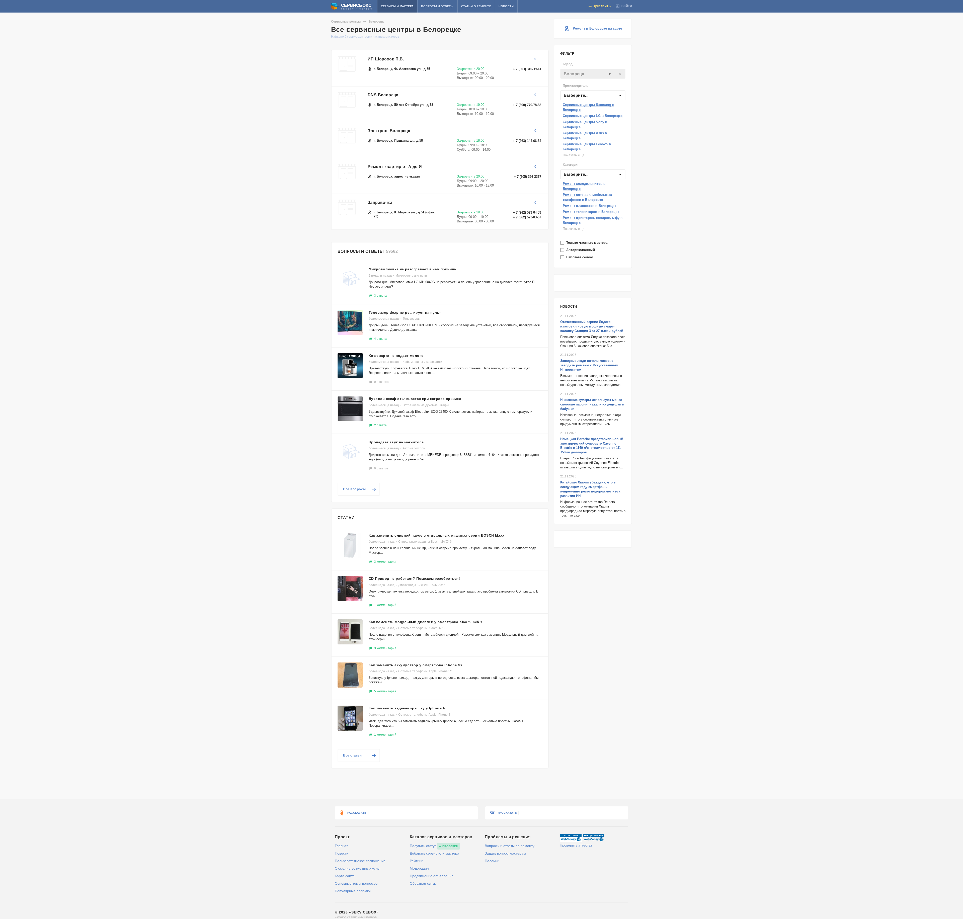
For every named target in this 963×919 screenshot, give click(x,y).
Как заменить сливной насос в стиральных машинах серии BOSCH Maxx (437, 535)
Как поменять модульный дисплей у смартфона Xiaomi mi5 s (425, 622)
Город (568, 64)
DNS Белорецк (383, 95)
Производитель (576, 86)
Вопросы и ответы (437, 6)
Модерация (419, 868)
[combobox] (592, 74)
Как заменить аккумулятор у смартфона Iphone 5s (415, 665)
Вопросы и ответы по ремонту (509, 846)
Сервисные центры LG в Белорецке (592, 116)
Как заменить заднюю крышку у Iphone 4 (407, 708)
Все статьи (352, 755)
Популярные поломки (353, 891)
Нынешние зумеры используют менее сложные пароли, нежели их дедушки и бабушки (592, 404)
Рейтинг (416, 861)
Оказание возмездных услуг (358, 868)
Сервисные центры (346, 21)
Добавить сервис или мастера (434, 853)
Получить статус (423, 846)
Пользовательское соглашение (360, 861)
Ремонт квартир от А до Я (395, 166)
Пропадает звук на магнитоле (396, 442)
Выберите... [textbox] (576, 95)
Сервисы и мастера (397, 6)
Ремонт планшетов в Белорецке (589, 206)
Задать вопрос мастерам (505, 853)
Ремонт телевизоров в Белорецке (591, 212)
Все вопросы (354, 489)
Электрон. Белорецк (389, 131)
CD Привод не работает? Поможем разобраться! (414, 578)
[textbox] (593, 74)
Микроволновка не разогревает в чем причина (412, 269)
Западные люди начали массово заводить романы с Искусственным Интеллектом (589, 365)
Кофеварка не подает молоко (396, 356)
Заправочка (380, 202)
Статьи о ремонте (476, 6)
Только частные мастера (587, 242)
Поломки (492, 861)
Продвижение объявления (431, 876)
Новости (506, 6)
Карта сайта (345, 876)
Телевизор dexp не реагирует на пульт (405, 312)
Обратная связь (423, 883)
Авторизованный (581, 250)
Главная (341, 846)
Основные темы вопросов (356, 883)
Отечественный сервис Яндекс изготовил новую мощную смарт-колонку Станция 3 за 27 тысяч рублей (591, 326)
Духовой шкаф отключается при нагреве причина (415, 399)
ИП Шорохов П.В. (386, 59)
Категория (571, 164)
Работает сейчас (580, 257)
